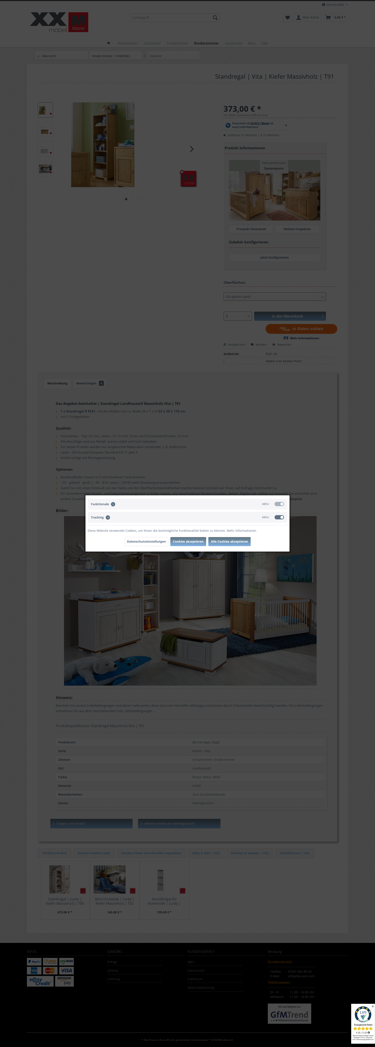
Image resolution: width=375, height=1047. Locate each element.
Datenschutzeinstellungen (146, 542)
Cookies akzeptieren (188, 542)
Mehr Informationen (241, 531)
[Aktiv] (279, 504)
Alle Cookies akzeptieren (229, 542)
